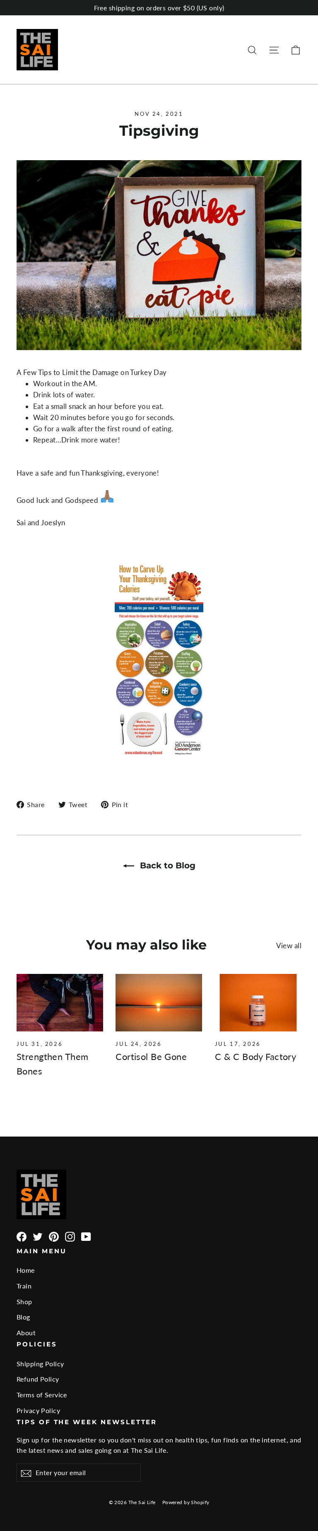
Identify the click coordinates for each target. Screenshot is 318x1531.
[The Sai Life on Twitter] (38, 1236)
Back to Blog (166, 865)
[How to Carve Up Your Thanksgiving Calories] (159, 756)
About (26, 1332)
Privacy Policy (38, 1410)
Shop (24, 1301)
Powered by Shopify (186, 1502)
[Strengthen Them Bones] (60, 1003)
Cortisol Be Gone (151, 1056)
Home (26, 1270)
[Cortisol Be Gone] (159, 1002)
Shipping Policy (40, 1364)
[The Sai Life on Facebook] (21, 1236)
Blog (23, 1317)
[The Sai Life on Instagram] (70, 1236)
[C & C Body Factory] (258, 1003)
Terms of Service (42, 1395)
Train (24, 1286)
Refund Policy (38, 1379)
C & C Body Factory (255, 1056)
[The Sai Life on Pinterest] (54, 1236)
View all (288, 945)
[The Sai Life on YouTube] (86, 1236)
